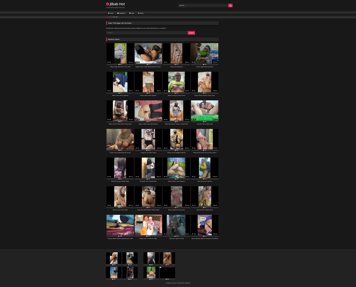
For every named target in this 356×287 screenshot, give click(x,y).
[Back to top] (350, 281)
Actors (142, 13)
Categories (122, 13)
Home (111, 13)
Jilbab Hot (117, 4)
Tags (132, 13)
